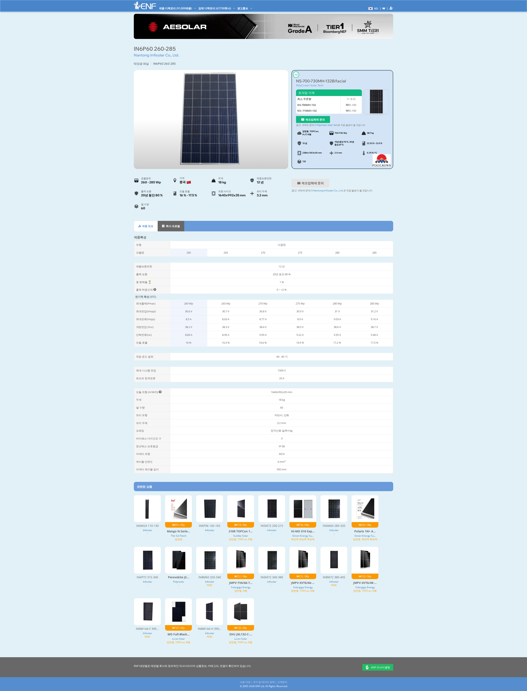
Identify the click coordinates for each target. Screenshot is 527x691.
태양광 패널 (141, 64)
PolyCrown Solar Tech (309, 85)
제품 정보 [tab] (147, 226)
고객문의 (282, 682)
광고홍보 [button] (243, 8)
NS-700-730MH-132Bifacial (321, 81)
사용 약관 (245, 682)
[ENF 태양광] (145, 5)
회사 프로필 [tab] (172, 226)
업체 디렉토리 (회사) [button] (215, 8)
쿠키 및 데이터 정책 (264, 682)
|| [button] (384, 8)
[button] (372, 8)
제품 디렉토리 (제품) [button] (175, 8)
